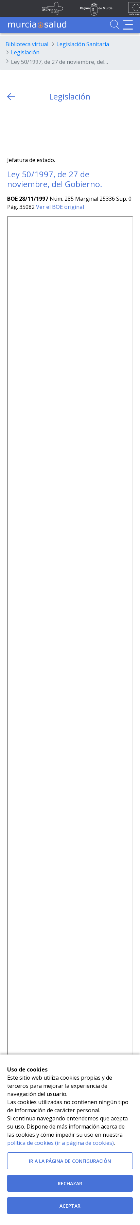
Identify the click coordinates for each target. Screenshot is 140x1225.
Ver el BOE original (60, 207)
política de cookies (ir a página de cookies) (60, 1143)
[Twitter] (12, 129)
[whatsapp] (38, 129)
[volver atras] (11, 96)
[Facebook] (25, 129)
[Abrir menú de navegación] (128, 25)
